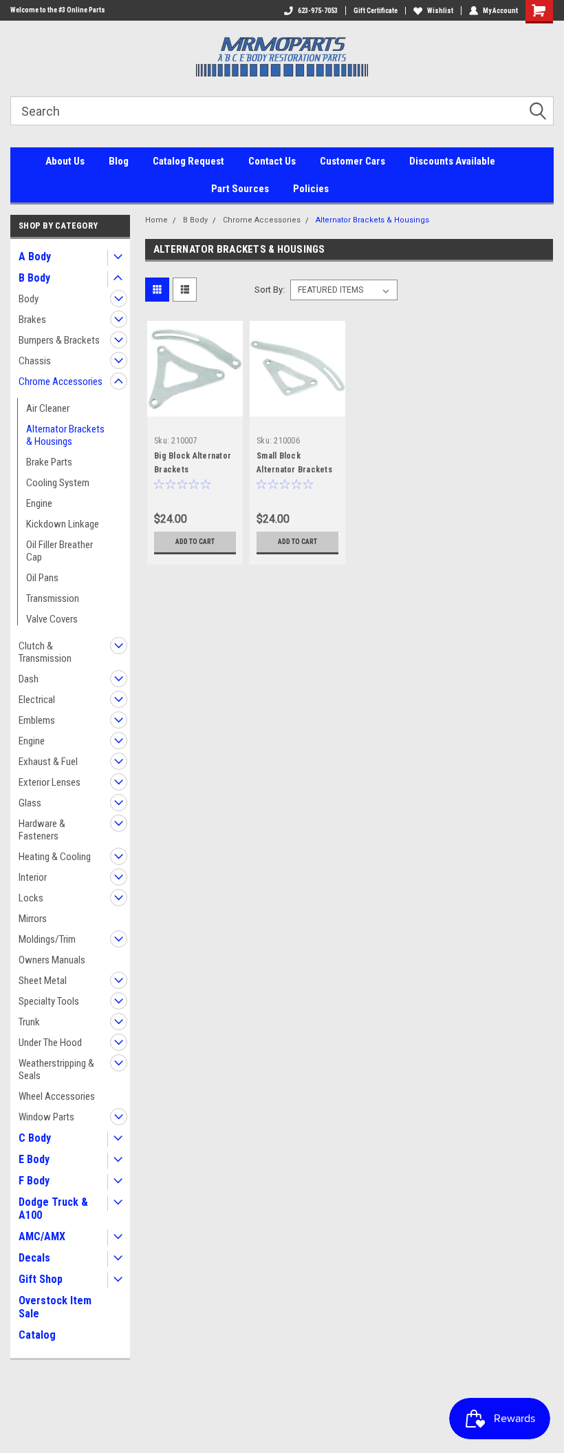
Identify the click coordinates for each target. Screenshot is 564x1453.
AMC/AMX (42, 1236)
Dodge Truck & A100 (53, 1208)
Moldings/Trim (47, 939)
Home (156, 220)
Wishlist (440, 10)
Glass (30, 803)
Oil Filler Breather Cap (59, 551)
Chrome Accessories (60, 381)
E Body (34, 1159)
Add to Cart (195, 541)
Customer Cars (352, 161)
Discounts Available (452, 161)
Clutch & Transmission (45, 652)
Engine (39, 503)
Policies (311, 188)
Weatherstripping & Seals (56, 1069)
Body (29, 299)
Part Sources (240, 188)
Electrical (37, 699)
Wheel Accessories (57, 1096)
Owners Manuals (52, 960)
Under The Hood (50, 1042)
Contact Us (272, 161)
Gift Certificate (376, 10)
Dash (29, 679)
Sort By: (269, 289)
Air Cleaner (47, 408)
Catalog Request (188, 161)
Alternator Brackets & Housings (65, 435)
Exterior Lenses (49, 782)
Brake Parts (49, 462)
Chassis (35, 361)
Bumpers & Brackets (59, 340)
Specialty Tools (49, 1001)
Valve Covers (52, 619)
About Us (65, 161)
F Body (34, 1180)
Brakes (32, 319)
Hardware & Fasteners (42, 829)
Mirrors (33, 918)
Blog (119, 161)
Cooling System (57, 483)
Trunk (29, 1022)
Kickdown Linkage (62, 524)
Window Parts (46, 1117)
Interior (33, 877)
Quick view (195, 406)
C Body (35, 1137)
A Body (35, 256)
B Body (34, 277)
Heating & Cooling (55, 856)
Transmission (52, 598)
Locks (31, 898)
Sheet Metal (43, 980)
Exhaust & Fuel (48, 761)
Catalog (37, 1334)
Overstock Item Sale (55, 1307)
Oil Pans (42, 578)
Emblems (37, 720)
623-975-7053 (318, 10)
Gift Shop (41, 1279)
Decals (34, 1257)
